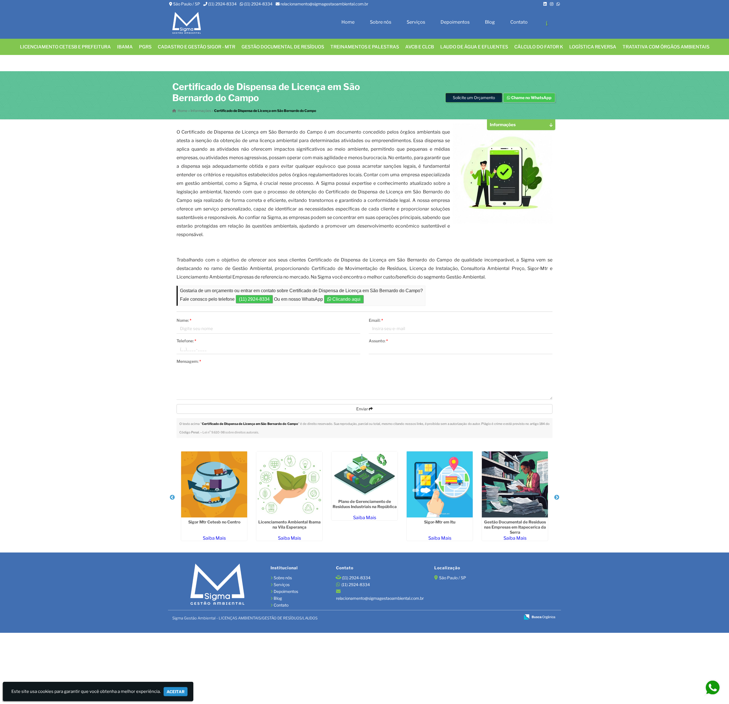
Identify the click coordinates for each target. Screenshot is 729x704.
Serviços (416, 22)
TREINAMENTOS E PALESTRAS (364, 47)
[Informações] (547, 23)
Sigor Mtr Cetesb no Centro (214, 521)
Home (348, 22)
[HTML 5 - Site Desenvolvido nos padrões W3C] (475, 617)
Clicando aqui (346, 299)
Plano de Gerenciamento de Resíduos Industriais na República (365, 504)
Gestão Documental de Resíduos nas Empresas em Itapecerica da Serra (515, 527)
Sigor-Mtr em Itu (439, 521)
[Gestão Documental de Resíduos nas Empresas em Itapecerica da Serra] (515, 484)
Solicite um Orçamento (474, 97)
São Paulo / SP (186, 3)
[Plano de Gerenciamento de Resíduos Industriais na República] (364, 474)
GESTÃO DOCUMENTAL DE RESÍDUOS (282, 47)
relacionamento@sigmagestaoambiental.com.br (324, 3)
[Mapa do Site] (460, 617)
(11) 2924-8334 (222, 3)
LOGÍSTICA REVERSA (592, 47)
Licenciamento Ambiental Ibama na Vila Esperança (289, 524)
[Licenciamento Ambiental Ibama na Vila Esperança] (289, 484)
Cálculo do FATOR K (538, 47)
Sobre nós (380, 22)
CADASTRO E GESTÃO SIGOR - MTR (196, 47)
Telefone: (186, 340)
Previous (172, 497)
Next (557, 497)
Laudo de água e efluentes (474, 47)
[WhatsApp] (558, 3)
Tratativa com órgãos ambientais (665, 47)
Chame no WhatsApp (531, 97)
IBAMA (125, 47)
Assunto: (378, 340)
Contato (519, 22)
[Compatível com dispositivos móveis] (513, 617)
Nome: (184, 320)
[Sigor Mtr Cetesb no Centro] (214, 484)
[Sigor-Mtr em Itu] (440, 484)
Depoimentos (455, 22)
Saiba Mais (214, 538)
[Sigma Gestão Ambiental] (217, 585)
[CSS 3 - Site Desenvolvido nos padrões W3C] (494, 617)
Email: (376, 320)
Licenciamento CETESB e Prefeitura (65, 47)
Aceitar (176, 691)
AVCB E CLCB (419, 47)
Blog (490, 22)
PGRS (145, 47)
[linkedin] (545, 3)
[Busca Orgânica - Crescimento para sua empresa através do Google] (539, 616)
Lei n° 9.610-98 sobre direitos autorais (230, 432)
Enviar (362, 408)
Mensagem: (189, 361)
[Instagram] (551, 3)
